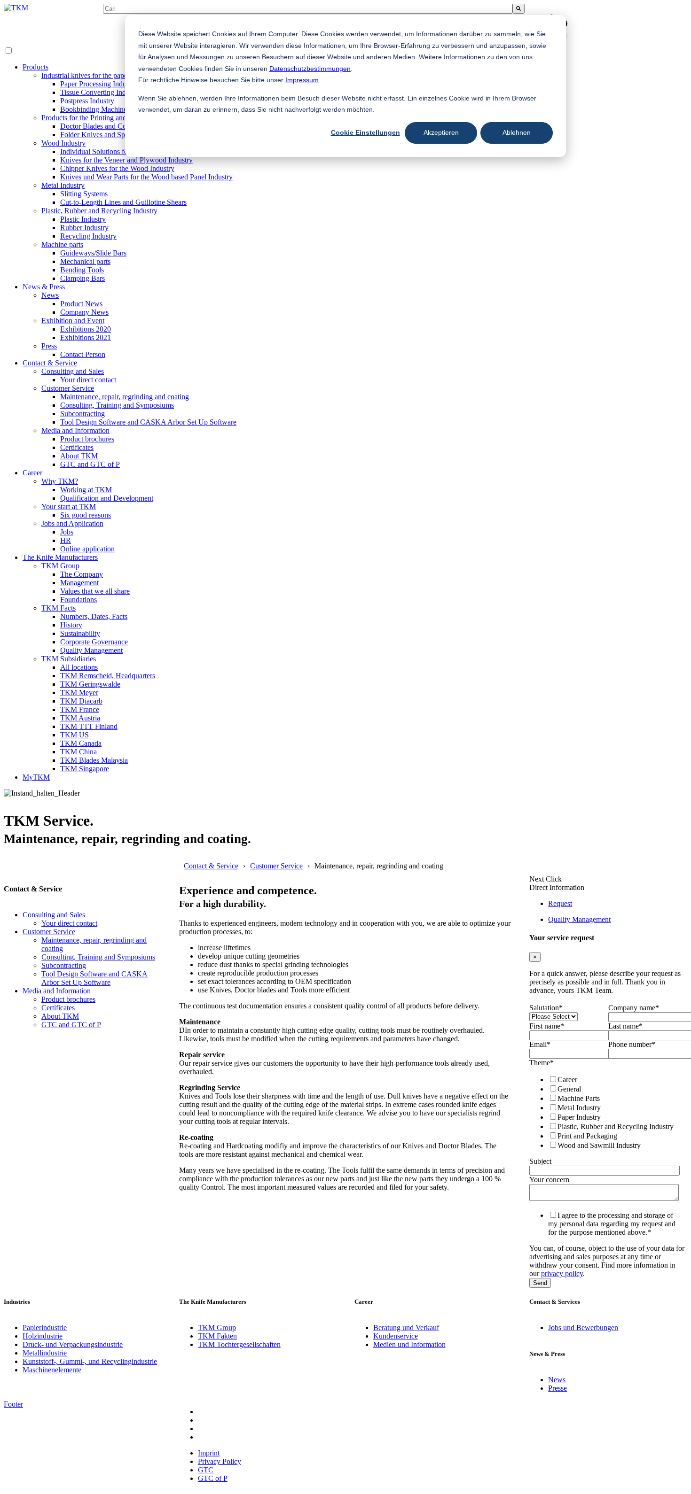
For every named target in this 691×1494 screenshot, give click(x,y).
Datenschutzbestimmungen (310, 68)
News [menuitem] (50, 295)
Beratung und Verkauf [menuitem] (406, 1327)
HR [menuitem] (65, 540)
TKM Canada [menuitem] (81, 743)
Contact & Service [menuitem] (50, 363)
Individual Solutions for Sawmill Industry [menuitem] (121, 151)
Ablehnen (517, 132)
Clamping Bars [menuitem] (82, 278)
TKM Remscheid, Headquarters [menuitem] (107, 676)
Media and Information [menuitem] (75, 430)
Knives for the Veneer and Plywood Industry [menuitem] (126, 160)
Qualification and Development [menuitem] (106, 498)
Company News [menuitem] (84, 312)
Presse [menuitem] (557, 1388)
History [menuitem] (71, 625)
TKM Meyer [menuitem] (79, 693)
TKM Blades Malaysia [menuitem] (94, 760)
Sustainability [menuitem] (80, 633)
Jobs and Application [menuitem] (72, 523)
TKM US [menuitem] (74, 735)
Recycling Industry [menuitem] (88, 236)
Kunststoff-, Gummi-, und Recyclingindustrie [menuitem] (90, 1361)
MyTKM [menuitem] (36, 777)
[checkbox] (606, 1112)
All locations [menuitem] (79, 667)
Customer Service (276, 866)
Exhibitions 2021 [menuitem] (85, 337)
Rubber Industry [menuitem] (84, 228)
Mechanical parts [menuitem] (85, 261)
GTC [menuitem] (205, 1470)
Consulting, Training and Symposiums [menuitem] (117, 405)
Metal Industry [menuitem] (63, 185)
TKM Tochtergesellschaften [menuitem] (239, 1344)
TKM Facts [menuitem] (58, 608)
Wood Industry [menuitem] (63, 143)
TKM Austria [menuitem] (80, 718)
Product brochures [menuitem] (87, 439)
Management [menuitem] (79, 583)
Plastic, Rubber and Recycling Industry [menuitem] (99, 211)
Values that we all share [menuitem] (95, 591)
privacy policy (562, 1273)
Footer (13, 1404)
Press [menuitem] (49, 346)
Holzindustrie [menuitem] (43, 1336)
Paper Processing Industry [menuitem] (98, 84)
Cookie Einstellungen (365, 132)
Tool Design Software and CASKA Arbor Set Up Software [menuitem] (148, 422)
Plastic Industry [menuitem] (83, 219)
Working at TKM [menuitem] (86, 490)
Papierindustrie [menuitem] (45, 1327)
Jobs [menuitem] (66, 532)
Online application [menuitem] (87, 549)
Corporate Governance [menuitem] (94, 642)
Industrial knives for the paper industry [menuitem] (98, 75)
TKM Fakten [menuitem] (217, 1336)
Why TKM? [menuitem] (59, 481)
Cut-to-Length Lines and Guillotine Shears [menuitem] (123, 202)
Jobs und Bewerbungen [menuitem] (583, 1327)
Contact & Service (211, 866)
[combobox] (307, 9)
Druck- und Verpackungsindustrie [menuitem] (73, 1344)
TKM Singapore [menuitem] (84, 769)
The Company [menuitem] (81, 574)
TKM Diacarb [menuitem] (81, 701)
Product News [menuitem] (81, 304)
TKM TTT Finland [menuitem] (89, 726)
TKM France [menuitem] (79, 709)
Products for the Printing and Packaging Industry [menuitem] (113, 118)
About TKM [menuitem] (79, 456)
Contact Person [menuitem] (82, 354)
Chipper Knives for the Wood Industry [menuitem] (117, 168)
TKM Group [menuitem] (60, 566)
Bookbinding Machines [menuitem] (95, 109)
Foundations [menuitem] (78, 600)
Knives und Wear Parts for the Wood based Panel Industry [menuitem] (146, 177)
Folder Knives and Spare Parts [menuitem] (105, 135)
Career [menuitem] (32, 473)
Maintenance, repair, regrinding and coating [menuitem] (124, 397)
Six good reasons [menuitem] (85, 515)
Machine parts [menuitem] (62, 244)
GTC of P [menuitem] (213, 1478)
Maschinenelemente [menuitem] (52, 1370)
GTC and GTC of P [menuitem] (90, 464)
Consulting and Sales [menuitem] (72, 371)
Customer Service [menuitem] (67, 388)
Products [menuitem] (35, 67)
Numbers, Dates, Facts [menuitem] (93, 616)
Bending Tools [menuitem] (82, 270)
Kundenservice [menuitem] (395, 1336)
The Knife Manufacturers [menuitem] (60, 557)
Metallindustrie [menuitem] (45, 1353)
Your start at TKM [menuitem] (68, 507)
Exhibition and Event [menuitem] (72, 321)
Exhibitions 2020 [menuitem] (85, 329)
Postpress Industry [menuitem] (87, 101)
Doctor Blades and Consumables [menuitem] (108, 126)
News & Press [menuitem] (44, 287)
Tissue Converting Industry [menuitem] (100, 92)
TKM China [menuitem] (78, 752)
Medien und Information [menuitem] (409, 1344)
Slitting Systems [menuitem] (84, 194)
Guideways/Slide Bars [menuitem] (93, 253)
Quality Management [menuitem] (91, 650)
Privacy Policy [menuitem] (219, 1461)
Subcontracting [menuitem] (82, 414)
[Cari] (518, 9)
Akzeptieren (441, 132)
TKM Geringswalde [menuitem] (90, 684)
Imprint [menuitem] (209, 1453)
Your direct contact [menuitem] (88, 380)
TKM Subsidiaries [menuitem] (68, 659)
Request (560, 903)
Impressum (302, 80)
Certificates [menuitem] (77, 447)
